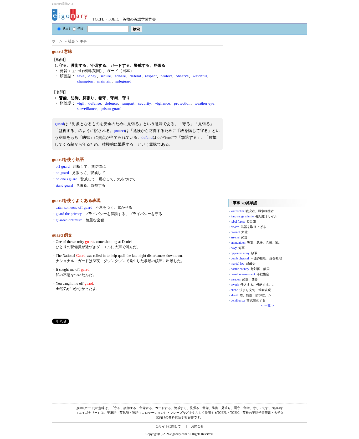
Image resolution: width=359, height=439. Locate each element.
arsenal (239, 237)
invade (252, 285)
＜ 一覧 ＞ (267, 305)
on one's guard (96, 179)
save (80, 76)
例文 (81, 28)
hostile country (250, 269)
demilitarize (248, 300)
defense (94, 103)
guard (59, 124)
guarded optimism (80, 220)
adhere (120, 76)
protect (166, 76)
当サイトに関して (168, 426)
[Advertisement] (91, 361)
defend (135, 76)
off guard (81, 167)
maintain (104, 81)
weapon (244, 279)
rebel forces (243, 221)
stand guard (80, 185)
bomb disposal (256, 258)
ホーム (57, 41)
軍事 (83, 41)
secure (105, 76)
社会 (71, 41)
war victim (252, 211)
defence (111, 103)
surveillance (87, 108)
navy (238, 248)
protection (182, 103)
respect (151, 76)
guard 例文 (62, 235)
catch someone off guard (94, 208)
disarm (248, 227)
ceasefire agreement (250, 274)
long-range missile (254, 216)
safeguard (123, 81)
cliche (252, 290)
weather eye (204, 103)
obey (92, 76)
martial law (243, 264)
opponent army (244, 253)
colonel (239, 232)
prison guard (111, 108)
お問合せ (197, 426)
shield (252, 295)
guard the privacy (109, 214)
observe (182, 76)
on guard (80, 173)
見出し (67, 28)
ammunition (255, 242)
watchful (200, 76)
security (144, 103)
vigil (80, 103)
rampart (128, 103)
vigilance (162, 103)
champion (85, 81)
